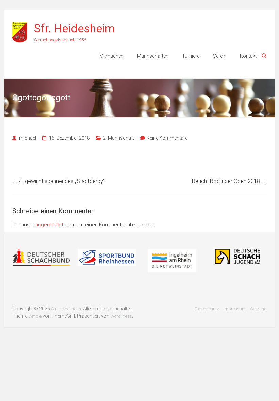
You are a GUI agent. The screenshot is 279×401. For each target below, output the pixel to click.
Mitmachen (111, 56)
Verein (219, 56)
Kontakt (248, 56)
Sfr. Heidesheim (74, 28)
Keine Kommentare (167, 138)
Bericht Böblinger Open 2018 (229, 181)
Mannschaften (152, 56)
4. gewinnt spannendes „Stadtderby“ (58, 181)
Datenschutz (207, 308)
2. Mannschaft (118, 138)
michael (27, 138)
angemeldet (49, 225)
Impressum (235, 308)
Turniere (190, 56)
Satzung (258, 308)
